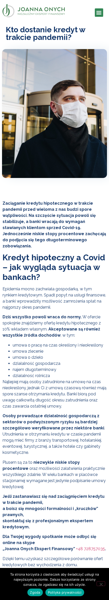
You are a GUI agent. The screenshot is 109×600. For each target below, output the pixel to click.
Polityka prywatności (65, 592)
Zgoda (35, 592)
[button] (99, 12)
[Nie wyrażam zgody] (101, 583)
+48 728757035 (90, 548)
